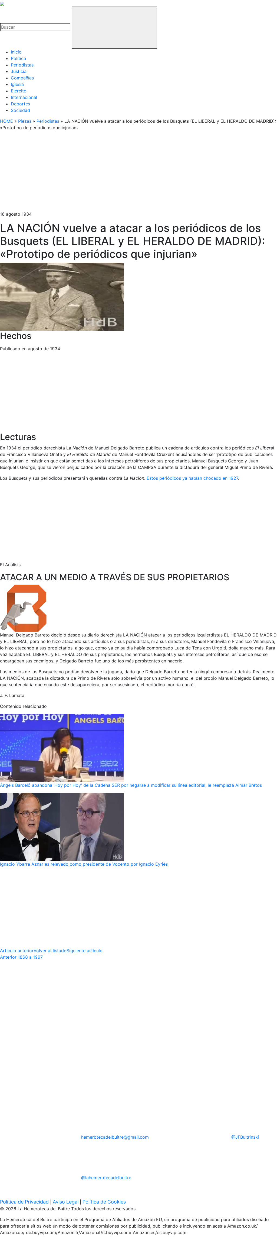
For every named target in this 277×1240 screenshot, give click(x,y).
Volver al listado (50, 950)
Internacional (24, 97)
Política (18, 58)
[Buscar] (114, 27)
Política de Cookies (104, 1202)
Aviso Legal (65, 1202)
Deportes (20, 103)
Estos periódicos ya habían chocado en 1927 (192, 478)
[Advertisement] (138, 173)
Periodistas (22, 65)
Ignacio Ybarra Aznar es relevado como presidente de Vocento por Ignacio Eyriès (84, 864)
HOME (6, 121)
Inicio (16, 52)
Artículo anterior (17, 950)
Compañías (22, 78)
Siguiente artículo (85, 950)
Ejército (19, 91)
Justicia (19, 71)
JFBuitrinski (245, 1137)
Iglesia (17, 84)
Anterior (21, 957)
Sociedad (20, 110)
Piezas (24, 121)
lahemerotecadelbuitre (106, 1177)
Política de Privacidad (24, 1202)
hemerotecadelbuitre (115, 1137)
